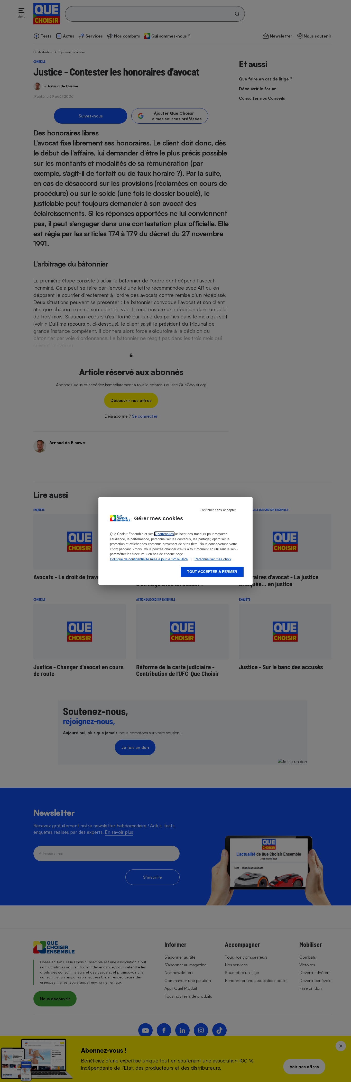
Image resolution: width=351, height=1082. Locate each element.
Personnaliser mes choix (213, 559)
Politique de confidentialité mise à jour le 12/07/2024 (149, 559)
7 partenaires (164, 534)
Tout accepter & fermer (212, 572)
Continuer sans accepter (218, 510)
